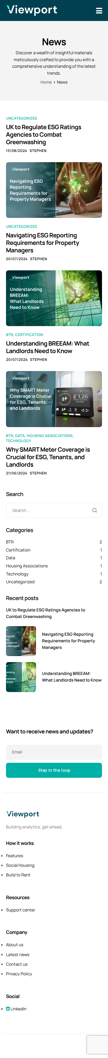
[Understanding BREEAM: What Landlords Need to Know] (54, 298)
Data (20, 435)
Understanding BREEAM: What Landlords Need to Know (47, 347)
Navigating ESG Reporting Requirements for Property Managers (42, 242)
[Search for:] (54, 510)
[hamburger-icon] (99, 10)
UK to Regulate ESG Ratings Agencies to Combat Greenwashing (43, 134)
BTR (9, 334)
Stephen (37, 150)
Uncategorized (21, 118)
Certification (29, 334)
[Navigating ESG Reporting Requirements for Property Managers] (54, 190)
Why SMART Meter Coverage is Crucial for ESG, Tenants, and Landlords (48, 456)
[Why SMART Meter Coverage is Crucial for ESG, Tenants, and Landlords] (54, 399)
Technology (18, 440)
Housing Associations (50, 435)
